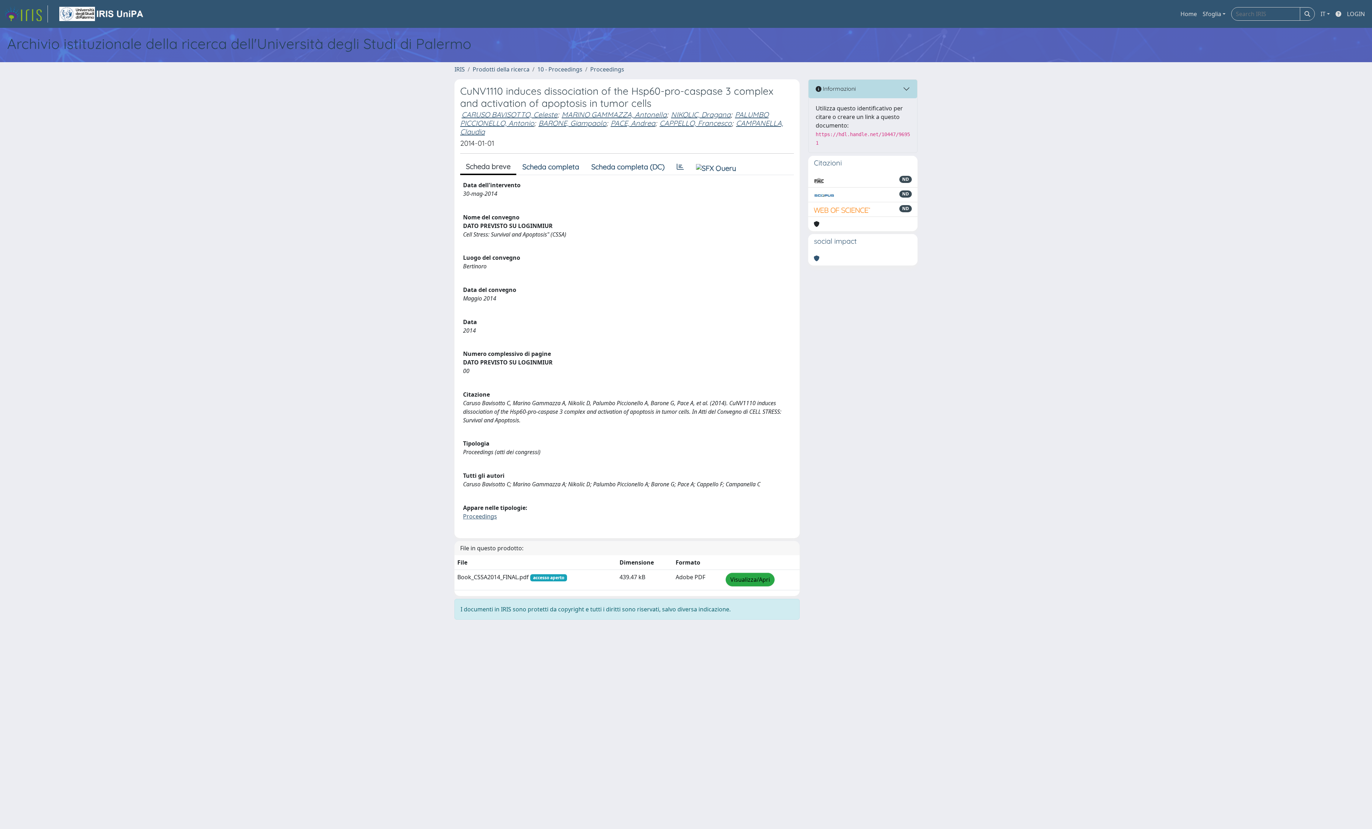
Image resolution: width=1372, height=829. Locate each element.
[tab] (680, 166)
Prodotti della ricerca (501, 69)
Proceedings (607, 69)
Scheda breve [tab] (488, 166)
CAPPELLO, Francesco (696, 123)
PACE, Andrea (633, 123)
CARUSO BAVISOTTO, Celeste (509, 114)
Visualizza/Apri (750, 580)
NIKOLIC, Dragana (701, 114)
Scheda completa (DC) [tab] (628, 166)
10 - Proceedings (559, 69)
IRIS (459, 69)
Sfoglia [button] (1212, 14)
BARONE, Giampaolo (572, 123)
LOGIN (1356, 14)
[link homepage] (26, 14)
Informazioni (838, 88)
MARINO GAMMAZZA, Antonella (614, 114)
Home (1188, 14)
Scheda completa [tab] (550, 166)
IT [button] (1323, 14)
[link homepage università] (102, 14)
